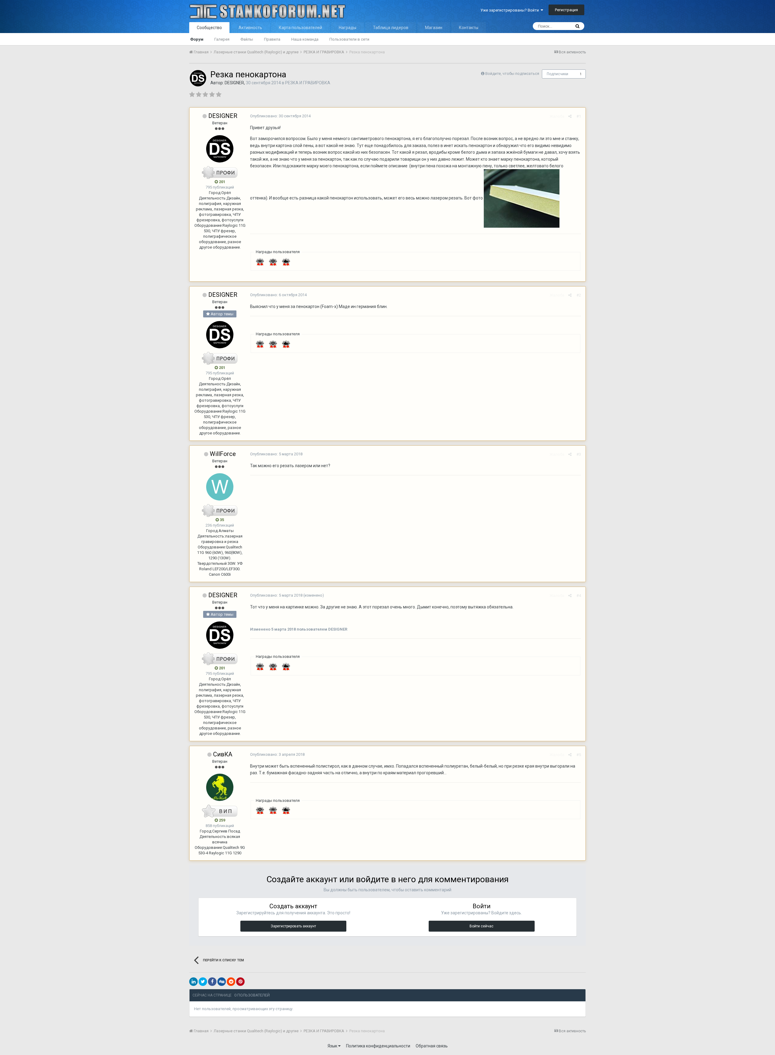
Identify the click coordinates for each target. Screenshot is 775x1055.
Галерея (221, 39)
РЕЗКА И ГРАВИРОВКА (307, 82)
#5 (578, 754)
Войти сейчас (481, 926)
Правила (272, 39)
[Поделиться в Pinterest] (240, 981)
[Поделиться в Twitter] (203, 981)
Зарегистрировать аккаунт (293, 926)
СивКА (222, 754)
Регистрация (566, 10)
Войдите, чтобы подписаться (512, 73)
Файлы (246, 39)
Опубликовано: (280, 116)
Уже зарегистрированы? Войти (510, 10)
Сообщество (209, 27)
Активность (250, 27)
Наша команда (304, 39)
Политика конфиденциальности (378, 1045)
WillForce (223, 453)
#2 (578, 295)
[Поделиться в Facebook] (212, 981)
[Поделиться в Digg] (221, 981)
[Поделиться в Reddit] (231, 981)
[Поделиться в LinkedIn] (193, 981)
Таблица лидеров (390, 27)
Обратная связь (432, 1045)
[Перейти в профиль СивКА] (219, 787)
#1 (578, 116)
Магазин (433, 27)
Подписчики (557, 74)
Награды (347, 27)
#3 (578, 454)
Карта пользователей (300, 27)
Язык (333, 1045)
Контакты (468, 27)
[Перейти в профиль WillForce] (219, 487)
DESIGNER (234, 82)
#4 (578, 595)
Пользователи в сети (349, 39)
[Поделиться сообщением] (570, 116)
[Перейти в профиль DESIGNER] (198, 78)
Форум (196, 39)
